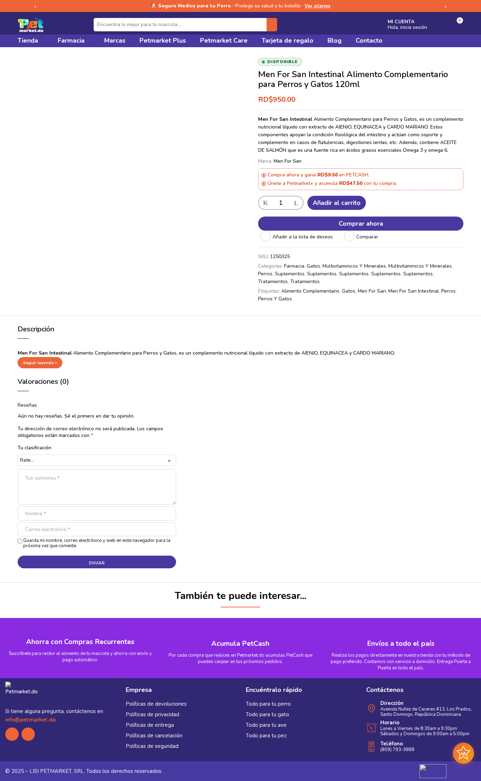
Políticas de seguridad (152, 746)
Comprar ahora (361, 223)
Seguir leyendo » (40, 362)
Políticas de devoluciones (156, 703)
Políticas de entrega (150, 725)
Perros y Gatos (275, 298)
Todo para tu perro (268, 703)
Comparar (367, 236)
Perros (265, 273)
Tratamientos (273, 281)
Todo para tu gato (267, 714)
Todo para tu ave (266, 725)
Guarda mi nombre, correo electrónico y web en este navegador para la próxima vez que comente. (96, 543)
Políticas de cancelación (154, 735)
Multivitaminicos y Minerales (354, 266)
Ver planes (317, 5)
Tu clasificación (34, 447)
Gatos (313, 266)
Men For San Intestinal (413, 291)
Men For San (287, 161)
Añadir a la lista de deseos (303, 236)
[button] (456, 24)
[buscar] (272, 24)
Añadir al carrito (337, 203)
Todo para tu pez (266, 735)
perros (448, 291)
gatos (348, 291)
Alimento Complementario (310, 291)
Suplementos (290, 273)
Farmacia (294, 266)
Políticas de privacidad (152, 714)
